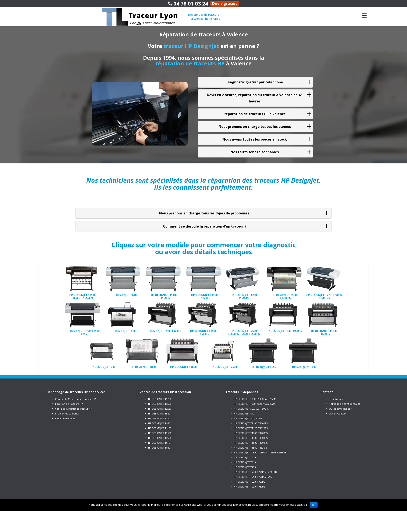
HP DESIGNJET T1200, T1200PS (251, 433)
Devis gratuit (224, 3)
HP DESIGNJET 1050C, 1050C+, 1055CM (255, 399)
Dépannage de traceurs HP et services (76, 392)
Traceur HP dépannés (241, 392)
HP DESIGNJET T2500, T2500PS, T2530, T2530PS (260, 452)
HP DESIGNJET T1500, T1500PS (251, 442)
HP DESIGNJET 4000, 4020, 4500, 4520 (254, 403)
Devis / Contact (337, 413)
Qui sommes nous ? (340, 408)
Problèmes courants (67, 413)
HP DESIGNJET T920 (159, 423)
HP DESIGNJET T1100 (159, 428)
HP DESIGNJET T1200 (159, 399)
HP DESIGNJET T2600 (159, 437)
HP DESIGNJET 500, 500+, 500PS (251, 408)
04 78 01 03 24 (190, 3)
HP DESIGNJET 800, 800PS (248, 418)
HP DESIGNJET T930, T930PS (249, 486)
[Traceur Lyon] (145, 16)
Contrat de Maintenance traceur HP (75, 399)
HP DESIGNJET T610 (159, 442)
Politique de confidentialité (344, 403)
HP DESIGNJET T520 (159, 413)
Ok (313, 505)
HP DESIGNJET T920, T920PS (249, 481)
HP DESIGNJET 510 (244, 413)
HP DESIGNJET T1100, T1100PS (251, 423)
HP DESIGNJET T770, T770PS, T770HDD (255, 472)
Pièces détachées (65, 418)
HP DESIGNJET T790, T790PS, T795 (253, 476)
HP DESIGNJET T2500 (159, 403)
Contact (327, 392)
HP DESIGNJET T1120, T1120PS (251, 428)
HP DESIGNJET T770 (159, 418)
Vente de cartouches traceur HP (73, 408)
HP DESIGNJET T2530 (159, 408)
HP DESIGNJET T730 (245, 467)
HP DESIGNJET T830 (159, 447)
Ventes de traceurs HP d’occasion (165, 392)
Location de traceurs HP (69, 403)
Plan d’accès (336, 399)
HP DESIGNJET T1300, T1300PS (251, 437)
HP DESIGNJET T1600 (159, 433)
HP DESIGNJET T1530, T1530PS (251, 447)
